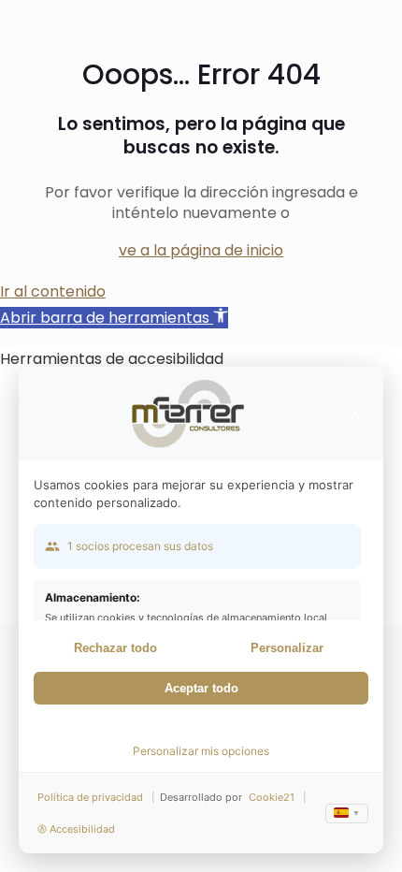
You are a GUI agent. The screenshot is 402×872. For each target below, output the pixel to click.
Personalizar (287, 648)
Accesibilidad (82, 829)
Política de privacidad (90, 797)
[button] (114, 317)
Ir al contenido (53, 291)
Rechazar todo (115, 648)
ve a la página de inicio (201, 250)
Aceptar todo (201, 688)
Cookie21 (271, 797)
